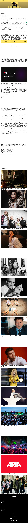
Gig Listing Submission (3, 509)
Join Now (25, 41)
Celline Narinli (7, 15)
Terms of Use (2, 502)
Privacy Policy (2, 501)
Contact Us (2, 510)
